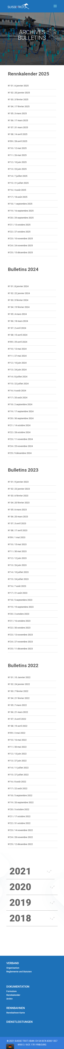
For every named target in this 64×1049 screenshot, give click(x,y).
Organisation (12, 968)
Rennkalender (13, 995)
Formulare (11, 991)
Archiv (9, 998)
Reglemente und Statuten (19, 971)
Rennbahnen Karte (15, 1012)
